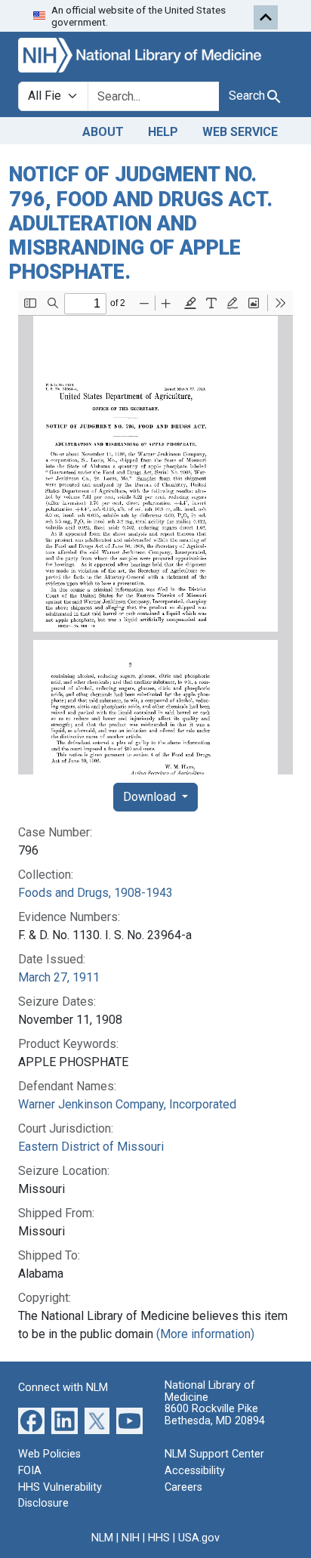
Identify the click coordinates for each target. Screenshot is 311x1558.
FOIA (30, 1470)
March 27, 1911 (59, 977)
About (103, 132)
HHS (159, 1538)
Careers (183, 1487)
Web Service (240, 132)
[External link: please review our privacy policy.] (31, 1420)
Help (163, 132)
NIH (131, 1538)
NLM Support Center (214, 1454)
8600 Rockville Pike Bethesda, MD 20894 (215, 1414)
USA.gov (199, 1538)
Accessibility (195, 1470)
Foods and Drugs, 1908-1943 (95, 893)
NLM (102, 1538)
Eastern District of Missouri (91, 1146)
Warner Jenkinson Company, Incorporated (127, 1104)
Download (151, 797)
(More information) (205, 1334)
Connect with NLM (63, 1387)
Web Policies (49, 1454)
